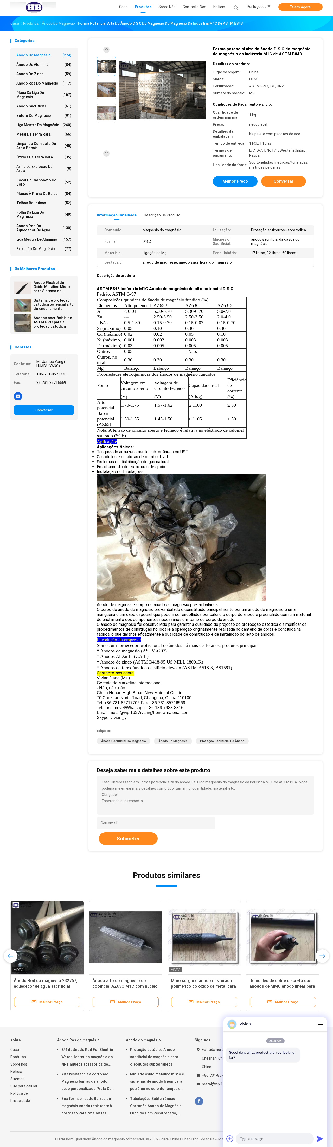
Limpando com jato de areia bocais (43, 146)
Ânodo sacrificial (43, 106)
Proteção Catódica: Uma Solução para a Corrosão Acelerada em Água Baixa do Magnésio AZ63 (281, 986)
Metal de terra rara (43, 134)
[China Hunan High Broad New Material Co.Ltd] (33, 8)
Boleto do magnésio (43, 115)
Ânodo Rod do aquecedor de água (43, 228)
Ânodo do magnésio (43, 55)
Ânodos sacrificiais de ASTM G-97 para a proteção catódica (53, 322)
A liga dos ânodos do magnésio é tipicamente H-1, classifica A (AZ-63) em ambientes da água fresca (46, 986)
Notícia (16, 1071)
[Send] (320, 1138)
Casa (14, 1050)
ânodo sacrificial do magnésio (123, 741)
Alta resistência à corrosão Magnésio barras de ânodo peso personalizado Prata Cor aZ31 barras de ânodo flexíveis (87, 1082)
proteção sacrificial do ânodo (222, 741)
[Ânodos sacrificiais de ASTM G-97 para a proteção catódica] (22, 323)
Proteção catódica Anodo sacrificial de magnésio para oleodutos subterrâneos (154, 1057)
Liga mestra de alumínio (43, 239)
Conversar (44, 410)
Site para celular (23, 1086)
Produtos (18, 1057)
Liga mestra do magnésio (43, 125)
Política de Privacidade (20, 1097)
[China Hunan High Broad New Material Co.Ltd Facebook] (199, 1101)
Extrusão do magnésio (43, 249)
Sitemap (17, 1079)
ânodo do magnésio (173, 741)
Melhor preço (235, 181)
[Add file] (230, 1138)
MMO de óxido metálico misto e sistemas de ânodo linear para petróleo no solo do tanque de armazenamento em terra (157, 1082)
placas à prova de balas (43, 194)
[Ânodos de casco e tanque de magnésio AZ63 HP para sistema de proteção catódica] (125, 937)
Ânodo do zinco (43, 74)
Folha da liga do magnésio (43, 214)
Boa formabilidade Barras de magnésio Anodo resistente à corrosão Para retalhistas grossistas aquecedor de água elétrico (87, 1107)
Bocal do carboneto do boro (43, 182)
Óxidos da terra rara (43, 157)
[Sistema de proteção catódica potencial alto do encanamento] (22, 305)
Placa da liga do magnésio (43, 95)
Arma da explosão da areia (43, 168)
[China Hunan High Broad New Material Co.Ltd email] (18, 396)
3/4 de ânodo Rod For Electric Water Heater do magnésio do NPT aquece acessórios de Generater (87, 1058)
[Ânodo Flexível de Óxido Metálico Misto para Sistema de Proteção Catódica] (22, 287)
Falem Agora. (300, 7)
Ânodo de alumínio (43, 64)
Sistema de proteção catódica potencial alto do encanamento (54, 304)
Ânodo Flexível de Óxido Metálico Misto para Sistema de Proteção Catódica (52, 287)
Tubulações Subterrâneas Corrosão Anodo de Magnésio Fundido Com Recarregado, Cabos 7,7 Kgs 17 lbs (156, 1107)
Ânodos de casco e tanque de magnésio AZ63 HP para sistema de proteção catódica (123, 986)
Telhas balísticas (43, 203)
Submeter (128, 839)
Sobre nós (18, 1064)
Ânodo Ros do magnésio (43, 83)
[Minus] (320, 1024)
